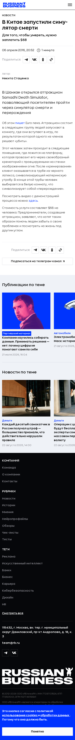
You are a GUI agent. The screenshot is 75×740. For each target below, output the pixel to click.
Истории (8, 505)
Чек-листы (10, 532)
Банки (6, 570)
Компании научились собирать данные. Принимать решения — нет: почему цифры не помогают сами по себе (25, 343)
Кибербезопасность (18, 590)
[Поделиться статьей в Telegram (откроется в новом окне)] (26, 59)
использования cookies (20, 715)
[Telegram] (5, 652)
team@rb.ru (11, 643)
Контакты (9, 481)
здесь (33, 200)
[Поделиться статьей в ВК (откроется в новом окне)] (34, 59)
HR (4, 604)
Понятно (37, 731)
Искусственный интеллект (22, 563)
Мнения (7, 512)
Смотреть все (12, 613)
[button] (70, 5)
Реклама (8, 556)
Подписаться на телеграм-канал (36, 261)
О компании (11, 474)
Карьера (8, 583)
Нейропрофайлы (15, 519)
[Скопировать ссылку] (51, 59)
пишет (20, 123)
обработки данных (55, 715)
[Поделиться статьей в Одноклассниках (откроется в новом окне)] (42, 59)
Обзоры (8, 525)
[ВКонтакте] (14, 652)
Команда (9, 467)
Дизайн (7, 597)
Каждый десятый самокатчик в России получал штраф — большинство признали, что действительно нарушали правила (26, 432)
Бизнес (7, 577)
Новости (8, 15)
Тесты (7, 539)
